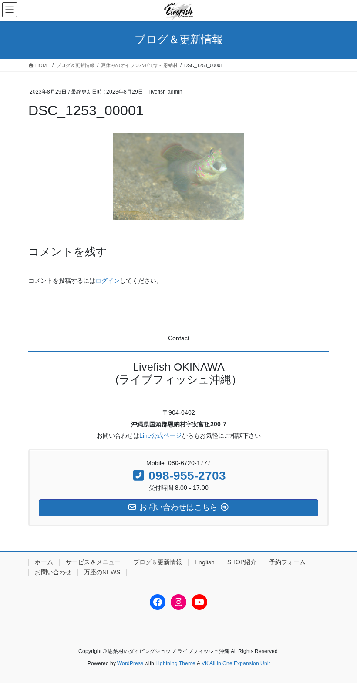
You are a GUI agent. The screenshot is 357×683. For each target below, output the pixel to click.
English (205, 562)
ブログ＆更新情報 (157, 562)
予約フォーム (287, 562)
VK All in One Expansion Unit (236, 663)
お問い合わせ (53, 572)
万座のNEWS (102, 572)
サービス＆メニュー (93, 562)
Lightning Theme (175, 663)
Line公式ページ (160, 435)
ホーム (44, 562)
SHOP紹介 (241, 562)
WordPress (130, 663)
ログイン (107, 280)
